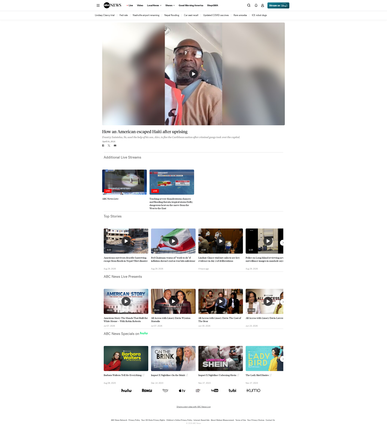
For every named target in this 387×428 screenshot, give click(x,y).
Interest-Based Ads (202, 420)
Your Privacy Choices (255, 420)
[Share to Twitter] (109, 146)
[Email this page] (115, 146)
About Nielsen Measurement (222, 420)
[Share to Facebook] (103, 146)
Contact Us (270, 420)
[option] (124, 190)
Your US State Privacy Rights (153, 420)
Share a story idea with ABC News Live (194, 407)
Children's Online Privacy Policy (179, 420)
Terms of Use (240, 420)
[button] (98, 5)
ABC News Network (119, 420)
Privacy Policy (134, 420)
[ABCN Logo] (112, 5)
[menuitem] (105, 15)
